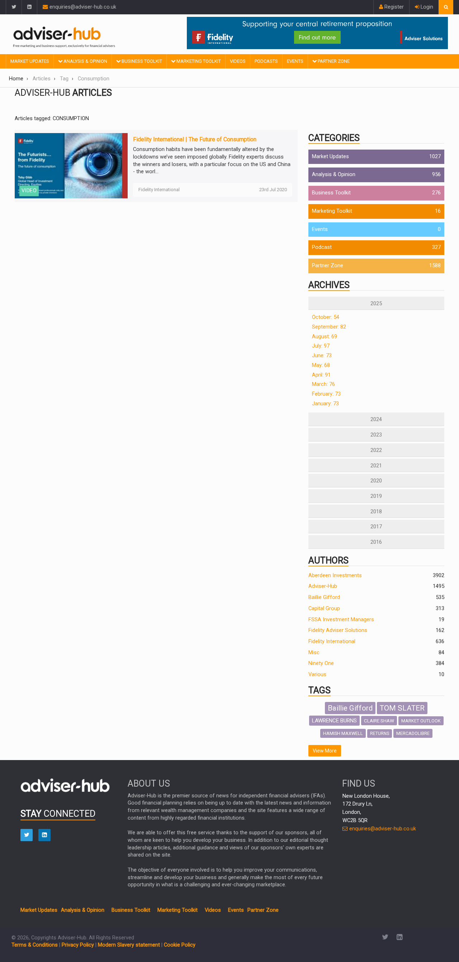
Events (295, 61)
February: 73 (326, 394)
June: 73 (322, 356)
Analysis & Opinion (84, 61)
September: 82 (329, 327)
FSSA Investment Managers (341, 620)
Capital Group (324, 608)
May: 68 (321, 365)
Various (317, 674)
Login (426, 7)
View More (325, 751)
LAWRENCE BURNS (334, 720)
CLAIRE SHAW (379, 720)
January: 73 (325, 404)
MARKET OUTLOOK (421, 720)
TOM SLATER (402, 708)
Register (393, 7)
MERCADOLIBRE (413, 733)
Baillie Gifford (324, 597)
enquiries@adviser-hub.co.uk (82, 7)
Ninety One (321, 663)
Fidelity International (331, 641)
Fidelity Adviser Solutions (337, 630)
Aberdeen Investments (335, 575)
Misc (314, 653)
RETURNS (379, 733)
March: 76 (323, 384)
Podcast (322, 247)
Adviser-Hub (322, 586)
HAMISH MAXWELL (343, 733)
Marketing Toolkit (198, 61)
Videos (238, 61)
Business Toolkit (141, 61)
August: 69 (324, 337)
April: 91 (321, 375)
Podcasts (266, 61)
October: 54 (325, 317)
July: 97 (321, 346)
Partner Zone (333, 61)
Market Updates (29, 61)
